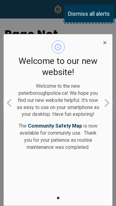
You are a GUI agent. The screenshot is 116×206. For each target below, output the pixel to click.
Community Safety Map (55, 126)
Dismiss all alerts (89, 14)
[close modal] (104, 41)
